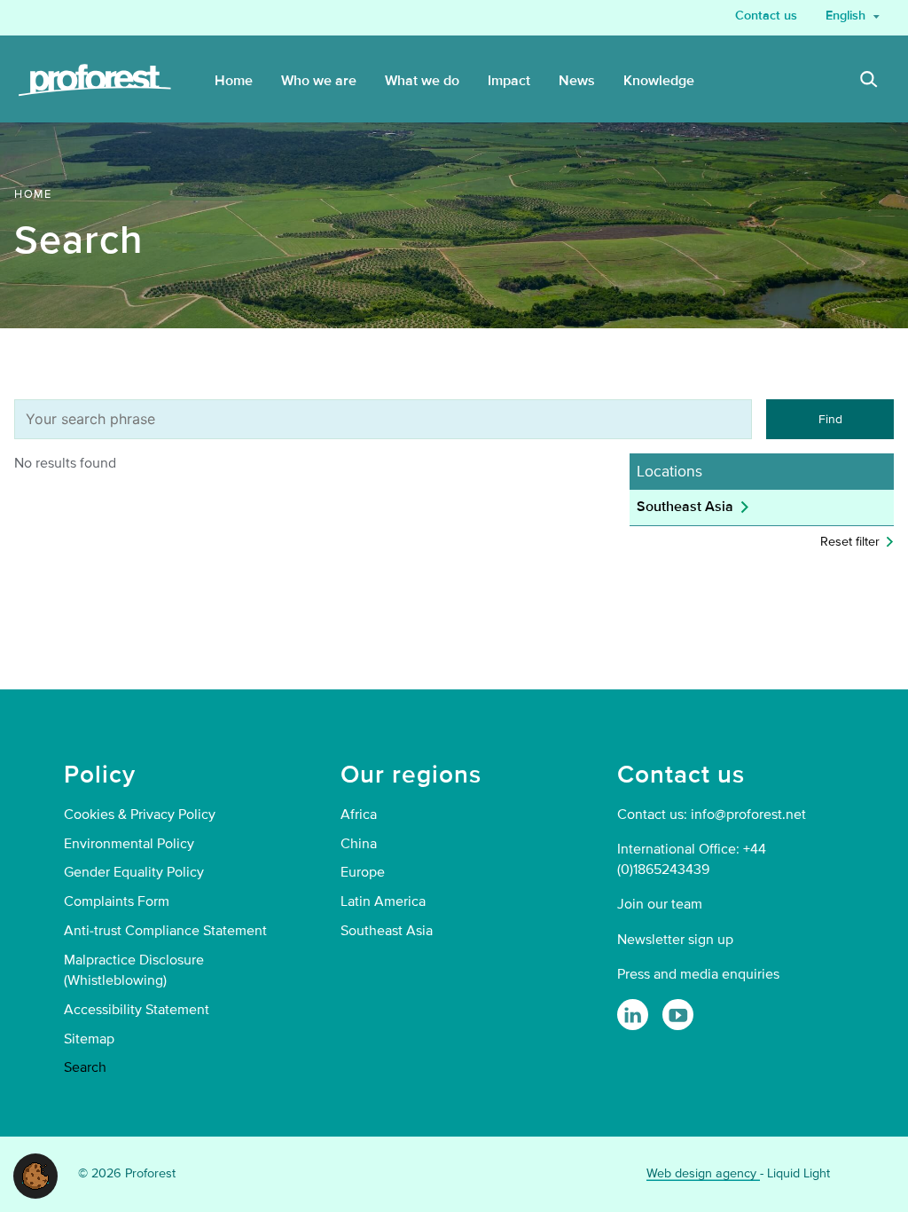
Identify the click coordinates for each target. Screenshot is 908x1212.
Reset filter (850, 541)
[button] (35, 1175)
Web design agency (703, 1173)
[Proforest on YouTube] (677, 1014)
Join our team (659, 904)
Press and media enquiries (698, 974)
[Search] (869, 81)
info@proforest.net (748, 814)
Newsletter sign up (675, 939)
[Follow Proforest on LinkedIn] (632, 1014)
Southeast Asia (685, 506)
